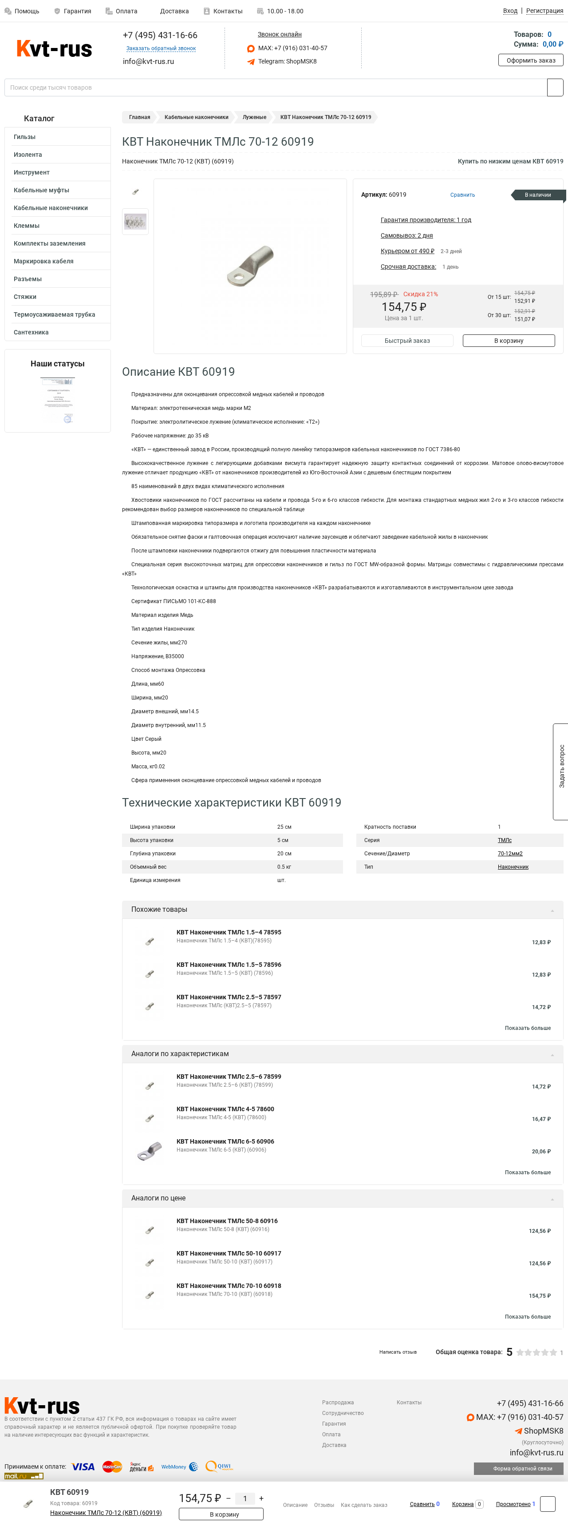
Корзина (463, 1504)
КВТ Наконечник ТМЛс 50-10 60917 (229, 1253)
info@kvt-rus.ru (536, 1452)
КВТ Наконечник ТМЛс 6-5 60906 (225, 1141)
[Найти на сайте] (555, 87)
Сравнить (422, 1504)
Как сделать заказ (364, 1505)
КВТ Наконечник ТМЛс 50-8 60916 (227, 1220)
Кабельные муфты (41, 190)
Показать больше (528, 1028)
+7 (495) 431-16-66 (159, 35)
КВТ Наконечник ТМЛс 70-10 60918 (229, 1285)
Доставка (174, 11)
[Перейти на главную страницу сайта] (54, 48)
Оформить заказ (531, 60)
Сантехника (31, 332)
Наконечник (513, 867)
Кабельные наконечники (51, 207)
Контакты (228, 11)
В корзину (509, 340)
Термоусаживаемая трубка (54, 314)
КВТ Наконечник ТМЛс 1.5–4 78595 (229, 932)
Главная (139, 117)
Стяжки (25, 296)
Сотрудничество (343, 1413)
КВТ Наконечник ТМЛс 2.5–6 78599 (229, 1076)
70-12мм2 (510, 853)
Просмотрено (513, 1504)
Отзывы (324, 1505)
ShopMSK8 (543, 1430)
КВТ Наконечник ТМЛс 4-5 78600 (225, 1109)
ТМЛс (505, 840)
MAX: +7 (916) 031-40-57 (292, 48)
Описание (295, 1505)
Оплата (127, 11)
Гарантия (77, 11)
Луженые (254, 117)
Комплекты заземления (50, 243)
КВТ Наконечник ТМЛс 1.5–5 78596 (229, 964)
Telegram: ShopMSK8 (287, 61)
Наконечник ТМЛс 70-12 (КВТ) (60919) (106, 1513)
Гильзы (25, 136)
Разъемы (28, 278)
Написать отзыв (398, 1352)
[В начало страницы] (548, 1504)
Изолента (28, 154)
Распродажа (338, 1402)
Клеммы (26, 225)
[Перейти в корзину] (504, 40)
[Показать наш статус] (57, 400)
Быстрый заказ (407, 340)
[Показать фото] (135, 192)
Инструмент (32, 172)
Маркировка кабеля (44, 261)
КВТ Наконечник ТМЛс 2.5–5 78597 (229, 997)
